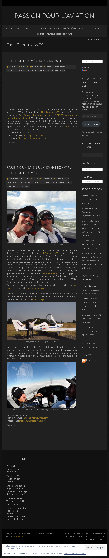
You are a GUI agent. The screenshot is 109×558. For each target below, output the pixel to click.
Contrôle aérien (69, 28)
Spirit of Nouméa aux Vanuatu (34, 61)
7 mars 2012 (13, 67)
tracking (59, 285)
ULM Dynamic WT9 (50, 112)
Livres (82, 28)
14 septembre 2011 (15, 179)
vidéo (57, 70)
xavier (22, 67)
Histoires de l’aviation (49, 28)
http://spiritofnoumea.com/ (36, 135)
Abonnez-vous (91, 124)
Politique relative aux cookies (75, 553)
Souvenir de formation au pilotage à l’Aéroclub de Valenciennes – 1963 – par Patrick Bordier (16, 514)
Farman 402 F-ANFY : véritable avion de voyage (90, 306)
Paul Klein (62, 182)
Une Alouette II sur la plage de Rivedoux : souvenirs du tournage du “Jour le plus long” (16, 490)
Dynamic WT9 (64, 67)
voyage (62, 70)
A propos (99, 28)
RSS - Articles (92, 360)
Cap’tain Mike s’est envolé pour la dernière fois (92, 199)
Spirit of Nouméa (36, 70)
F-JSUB (73, 67)
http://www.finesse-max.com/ (32, 138)
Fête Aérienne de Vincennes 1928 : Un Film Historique (92, 244)
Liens (90, 28)
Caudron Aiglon (39, 299)
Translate (91, 71)
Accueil (9, 28)
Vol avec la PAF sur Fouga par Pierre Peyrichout (89, 212)
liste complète (50, 273)
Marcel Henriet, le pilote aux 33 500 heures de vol (92, 290)
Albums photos (29, 28)
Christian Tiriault (53, 67)
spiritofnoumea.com (37, 288)
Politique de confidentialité (59, 34)
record (69, 182)
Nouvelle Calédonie (22, 70)
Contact (40, 34)
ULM (44, 70)
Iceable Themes (17, 536)
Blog (17, 28)
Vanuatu (51, 70)
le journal (66, 126)
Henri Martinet (29, 182)
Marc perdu (11, 70)
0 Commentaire (37, 67)
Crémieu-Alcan (88, 298)
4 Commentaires (47, 179)
